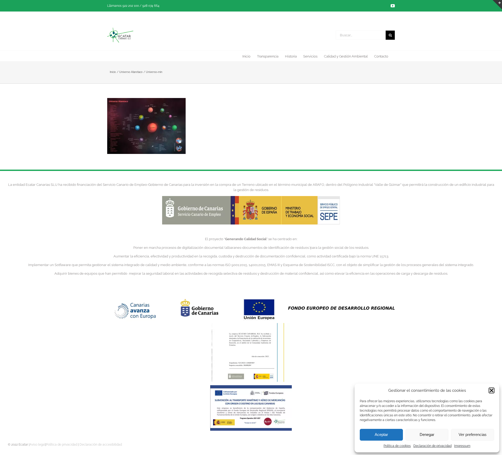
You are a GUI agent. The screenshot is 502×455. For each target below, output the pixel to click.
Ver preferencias (473, 434)
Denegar (427, 434)
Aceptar (381, 434)
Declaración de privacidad (432, 446)
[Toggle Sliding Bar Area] (497, 4)
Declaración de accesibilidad (100, 444)
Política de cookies (397, 446)
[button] (491, 390)
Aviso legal (37, 444)
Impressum (462, 446)
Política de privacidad (61, 444)
